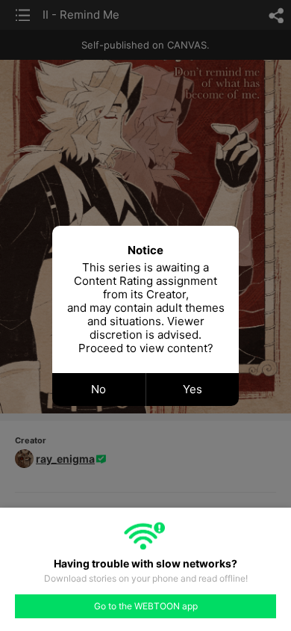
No (98, 389)
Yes (192, 389)
